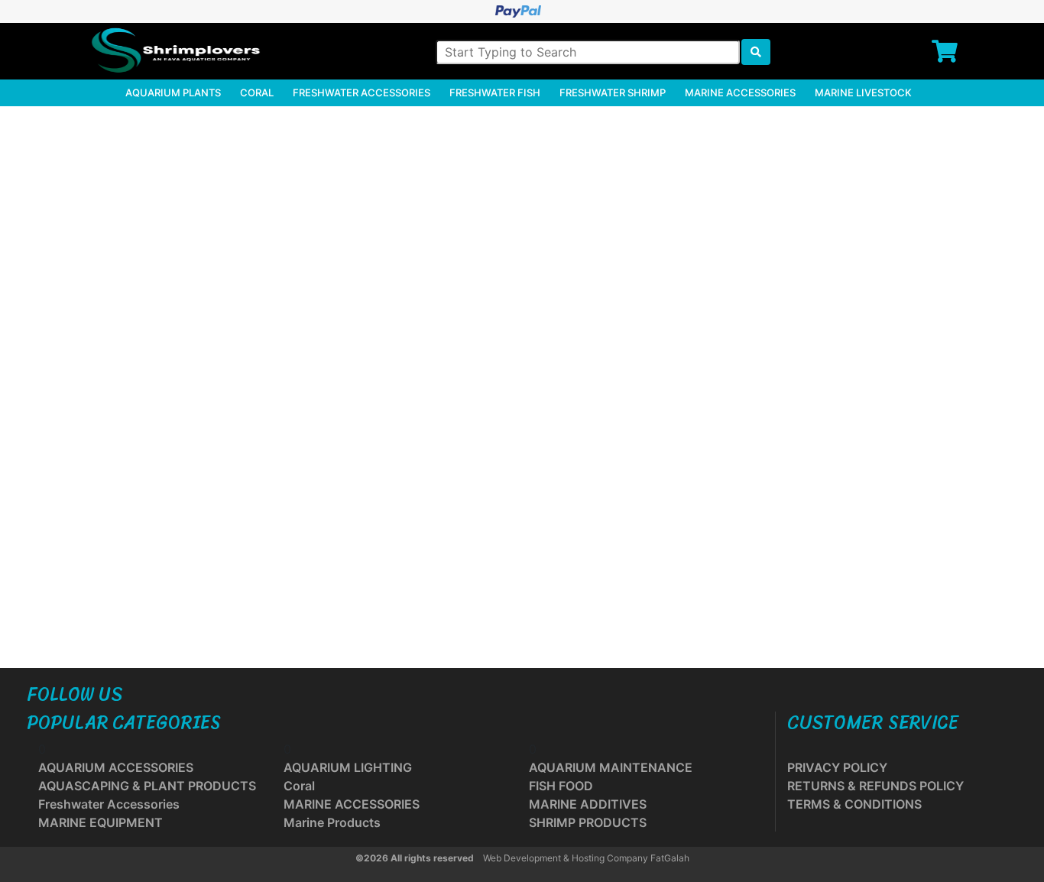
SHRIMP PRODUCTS (588, 822)
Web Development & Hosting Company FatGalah (586, 858)
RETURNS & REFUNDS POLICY (875, 785)
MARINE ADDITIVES (588, 804)
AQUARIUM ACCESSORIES (115, 767)
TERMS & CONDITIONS (854, 804)
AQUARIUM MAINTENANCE (610, 767)
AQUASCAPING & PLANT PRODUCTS (147, 785)
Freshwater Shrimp (612, 92)
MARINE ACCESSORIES (352, 804)
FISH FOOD (561, 785)
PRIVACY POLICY (837, 767)
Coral (257, 92)
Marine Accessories (740, 92)
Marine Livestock (863, 92)
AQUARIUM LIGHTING (348, 767)
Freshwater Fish (494, 92)
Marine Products (332, 822)
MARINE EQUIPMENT (100, 822)
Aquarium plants (173, 92)
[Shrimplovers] (173, 50)
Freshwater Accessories (361, 92)
